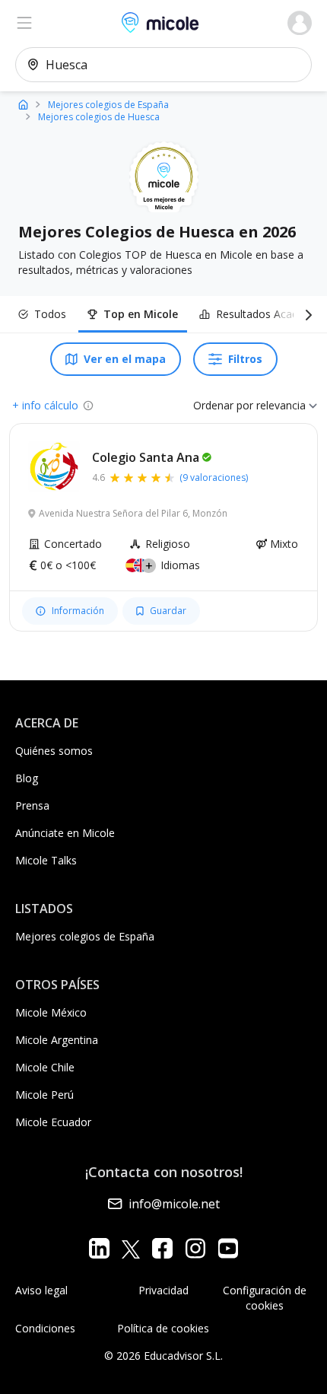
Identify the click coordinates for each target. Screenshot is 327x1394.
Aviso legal (41, 1290)
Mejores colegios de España (84, 936)
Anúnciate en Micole (65, 833)
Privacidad (163, 1290)
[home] (23, 104)
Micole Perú (44, 1094)
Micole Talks (46, 860)
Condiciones (45, 1328)
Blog (26, 778)
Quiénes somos (54, 750)
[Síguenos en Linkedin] (99, 1248)
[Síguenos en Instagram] (195, 1248)
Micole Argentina (56, 1040)
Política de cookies (163, 1328)
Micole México (51, 1012)
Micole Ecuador (53, 1122)
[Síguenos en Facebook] (162, 1248)
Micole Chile (45, 1067)
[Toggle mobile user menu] (299, 23)
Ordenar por (223, 405)
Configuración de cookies (264, 1298)
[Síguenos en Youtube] (227, 1248)
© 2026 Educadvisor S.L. (163, 1355)
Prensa (32, 805)
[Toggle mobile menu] (24, 23)
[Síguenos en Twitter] (131, 1248)
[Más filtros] (306, 314)
